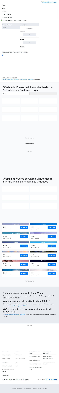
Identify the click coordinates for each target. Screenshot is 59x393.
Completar (35, 46)
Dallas (24, 306)
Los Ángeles (17, 306)
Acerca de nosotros (6, 355)
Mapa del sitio (5, 362)
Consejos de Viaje (7, 17)
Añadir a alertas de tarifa (10, 55)
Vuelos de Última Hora (35, 356)
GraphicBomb (28, 388)
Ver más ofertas (29, 138)
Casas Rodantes (6, 14)
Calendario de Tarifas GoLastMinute (14, 314)
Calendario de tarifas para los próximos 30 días (16, 49)
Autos (3, 8)
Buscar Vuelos (48, 36)
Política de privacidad (26, 64)
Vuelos (4, 5)
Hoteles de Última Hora (35, 363)
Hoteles (4, 11)
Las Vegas (11, 306)
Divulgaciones (35, 64)
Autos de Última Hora (34, 360)
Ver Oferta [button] (24, 227)
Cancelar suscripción (20, 358)
